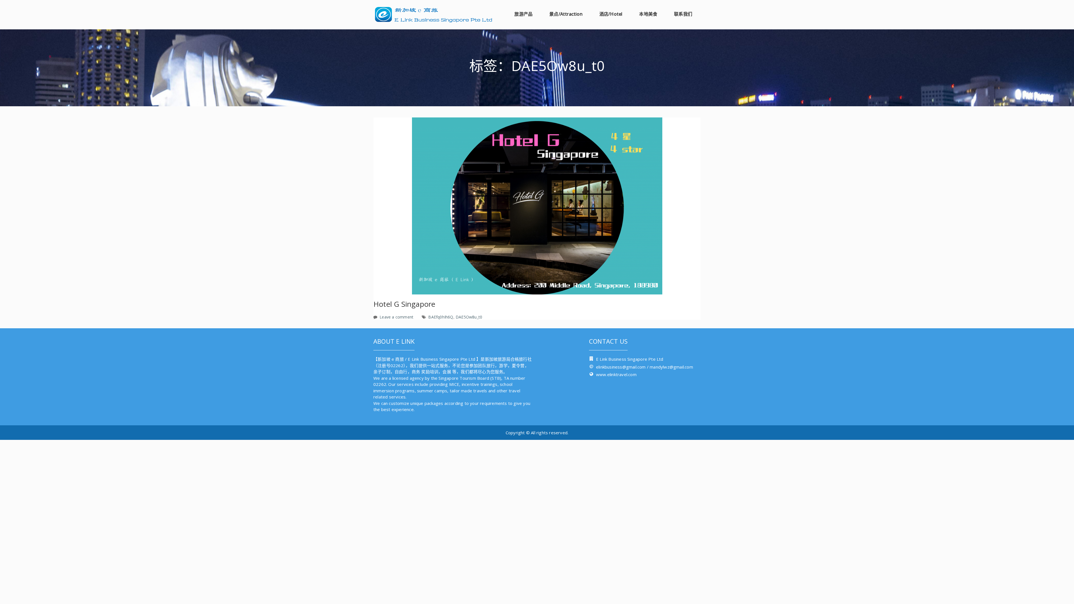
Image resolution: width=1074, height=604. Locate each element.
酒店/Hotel (611, 14)
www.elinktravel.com (616, 374)
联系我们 (683, 14)
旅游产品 (523, 14)
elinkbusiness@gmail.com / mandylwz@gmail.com (644, 367)
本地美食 (648, 14)
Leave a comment (396, 317)
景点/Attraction (566, 14)
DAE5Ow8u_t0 (469, 317)
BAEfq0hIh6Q (440, 317)
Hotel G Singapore (404, 304)
